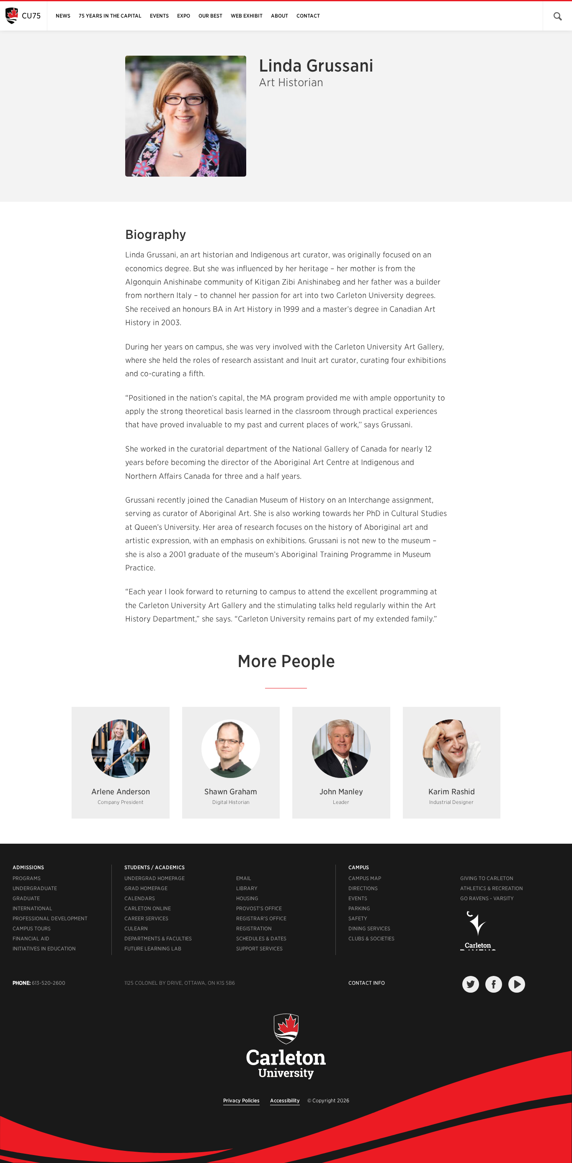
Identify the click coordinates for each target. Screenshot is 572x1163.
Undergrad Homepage (154, 878)
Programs (27, 878)
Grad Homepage (145, 888)
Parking (359, 908)
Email (243, 878)
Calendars (139, 898)
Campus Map (364, 878)
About (279, 16)
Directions (363, 888)
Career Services (146, 918)
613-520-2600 (48, 983)
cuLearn (136, 928)
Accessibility (285, 1100)
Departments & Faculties (158, 938)
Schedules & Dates (261, 938)
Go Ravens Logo (478, 930)
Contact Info (366, 983)
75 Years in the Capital (110, 16)
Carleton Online (147, 908)
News (63, 16)
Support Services (259, 948)
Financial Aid (31, 938)
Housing (247, 898)
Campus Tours (32, 928)
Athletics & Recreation (491, 888)
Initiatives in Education (44, 948)
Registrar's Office (261, 918)
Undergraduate (35, 888)
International (32, 908)
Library (247, 888)
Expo (183, 16)
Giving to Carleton (486, 878)
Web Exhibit (247, 16)
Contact (308, 16)
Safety (357, 918)
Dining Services (369, 928)
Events (159, 16)
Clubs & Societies (371, 938)
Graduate (26, 898)
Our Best (210, 16)
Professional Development (50, 918)
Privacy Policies (241, 1100)
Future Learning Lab (152, 948)
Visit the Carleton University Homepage (286, 1047)
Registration (254, 928)
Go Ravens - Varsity (487, 898)
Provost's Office (259, 908)
